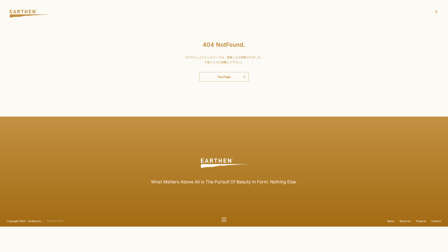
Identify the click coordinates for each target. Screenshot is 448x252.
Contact (436, 221)
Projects (421, 221)
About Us (405, 221)
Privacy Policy (55, 221)
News (390, 221)
